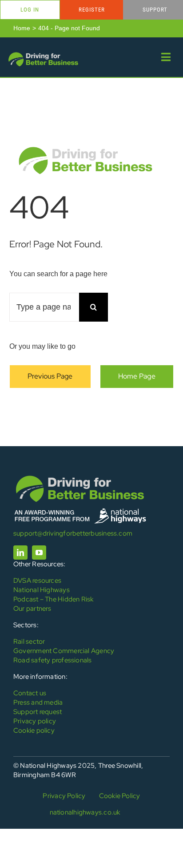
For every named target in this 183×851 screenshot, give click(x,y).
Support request (37, 711)
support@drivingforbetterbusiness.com (72, 533)
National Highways (41, 589)
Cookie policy (34, 730)
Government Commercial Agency (63, 650)
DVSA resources (37, 580)
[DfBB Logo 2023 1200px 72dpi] (43, 54)
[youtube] (39, 552)
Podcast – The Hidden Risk (53, 599)
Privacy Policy (64, 795)
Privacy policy (34, 721)
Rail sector (29, 641)
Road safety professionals (52, 660)
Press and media (38, 702)
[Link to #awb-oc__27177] (166, 57)
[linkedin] (20, 552)
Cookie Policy (119, 795)
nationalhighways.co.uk (85, 812)
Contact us (29, 693)
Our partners (32, 608)
